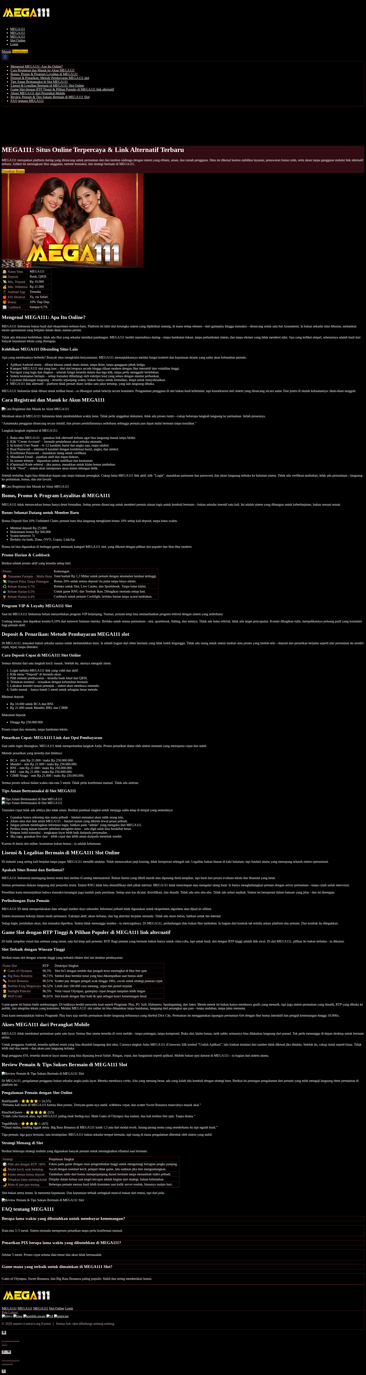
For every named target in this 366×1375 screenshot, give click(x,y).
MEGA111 (17, 29)
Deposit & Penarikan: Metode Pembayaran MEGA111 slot (50, 78)
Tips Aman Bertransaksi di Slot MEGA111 (39, 82)
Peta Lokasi (10, 1312)
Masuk (6, 51)
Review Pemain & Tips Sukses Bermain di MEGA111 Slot (50, 97)
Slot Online (17, 40)
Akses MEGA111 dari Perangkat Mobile (38, 93)
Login (14, 44)
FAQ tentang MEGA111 (27, 101)
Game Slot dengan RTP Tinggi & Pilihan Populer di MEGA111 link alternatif (62, 89)
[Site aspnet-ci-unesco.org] (31, 22)
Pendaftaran (20, 51)
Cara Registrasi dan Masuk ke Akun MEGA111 (43, 70)
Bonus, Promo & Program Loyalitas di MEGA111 (44, 74)
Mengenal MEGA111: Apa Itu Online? (37, 66)
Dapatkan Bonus (13, 171)
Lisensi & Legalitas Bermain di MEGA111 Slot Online (47, 85)
